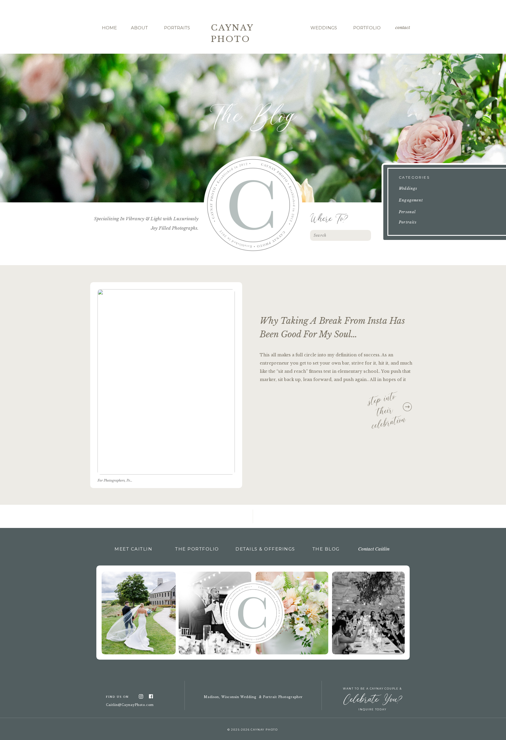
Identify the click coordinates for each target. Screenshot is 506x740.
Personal (132, 480)
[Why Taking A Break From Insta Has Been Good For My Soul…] (166, 382)
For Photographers (111, 480)
